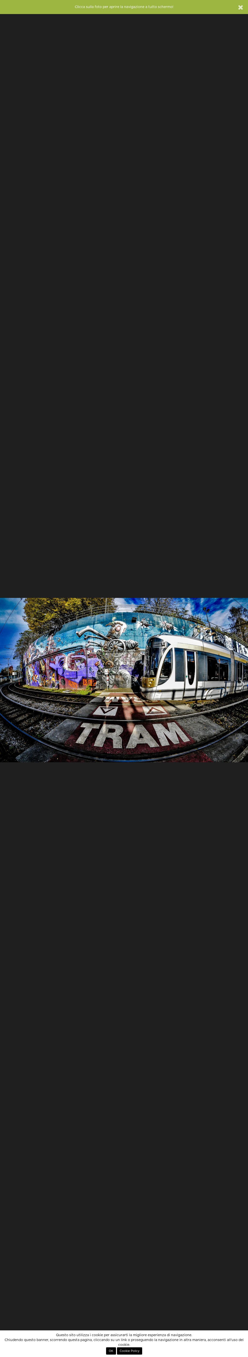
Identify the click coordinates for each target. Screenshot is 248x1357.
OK (111, 1350)
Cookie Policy (130, 1350)
